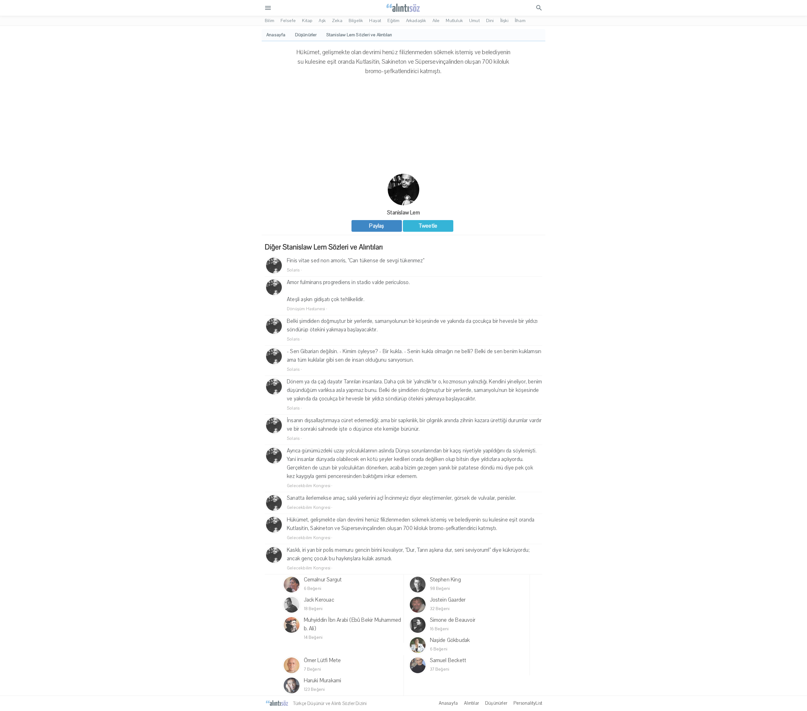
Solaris (293, 270)
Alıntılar (471, 703)
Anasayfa (448, 703)
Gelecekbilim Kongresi (308, 486)
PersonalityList (528, 703)
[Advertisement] (403, 126)
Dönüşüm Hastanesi (306, 309)
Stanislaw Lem (403, 212)
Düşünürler (496, 703)
